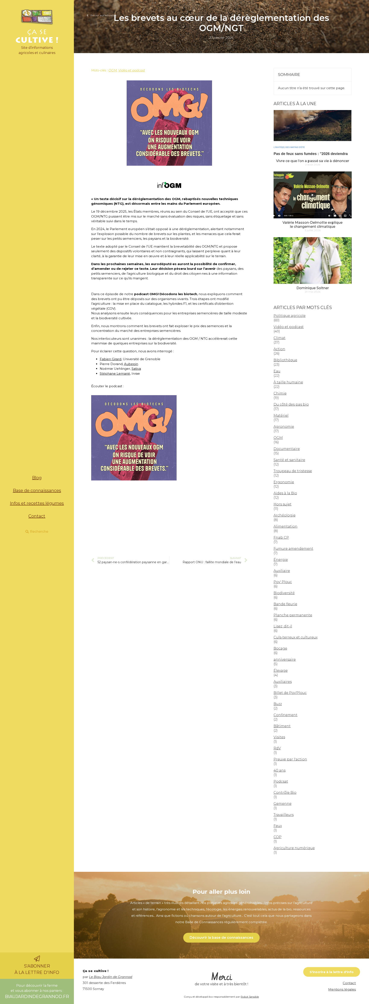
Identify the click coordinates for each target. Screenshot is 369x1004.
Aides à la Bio (285, 493)
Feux (278, 826)
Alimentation (285, 526)
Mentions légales (342, 989)
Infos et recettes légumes (37, 503)
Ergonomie (284, 482)
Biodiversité (284, 593)
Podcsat (281, 781)
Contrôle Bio (285, 793)
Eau (277, 371)
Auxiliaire (282, 571)
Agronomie (284, 427)
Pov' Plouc (283, 582)
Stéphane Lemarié (115, 373)
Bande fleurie (285, 604)
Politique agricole (290, 316)
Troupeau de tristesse (293, 471)
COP (277, 837)
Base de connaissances (37, 490)
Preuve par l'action (290, 759)
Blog (37, 477)
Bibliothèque (285, 360)
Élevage (281, 671)
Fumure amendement (293, 549)
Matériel (281, 415)
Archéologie (285, 515)
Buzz (278, 704)
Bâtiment (282, 726)
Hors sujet (282, 504)
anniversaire (285, 659)
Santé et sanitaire (289, 460)
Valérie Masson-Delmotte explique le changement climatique (313, 225)
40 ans (280, 770)
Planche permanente (293, 615)
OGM (112, 70)
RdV (277, 748)
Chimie (280, 393)
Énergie (281, 560)
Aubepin (131, 364)
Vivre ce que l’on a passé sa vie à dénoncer (312, 161)
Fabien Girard (110, 359)
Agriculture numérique (294, 848)
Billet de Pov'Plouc (290, 693)
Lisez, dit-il (283, 626)
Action (279, 349)
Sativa (136, 369)
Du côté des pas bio (291, 404)
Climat (280, 338)
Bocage (280, 648)
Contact (36, 516)
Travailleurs (284, 815)
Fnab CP (281, 537)
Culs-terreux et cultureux (296, 637)
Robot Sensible (250, 996)
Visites (279, 737)
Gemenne (282, 804)
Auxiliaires (283, 682)
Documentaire (287, 449)
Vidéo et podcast (131, 70)
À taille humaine (288, 382)
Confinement (285, 715)
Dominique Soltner (312, 288)
